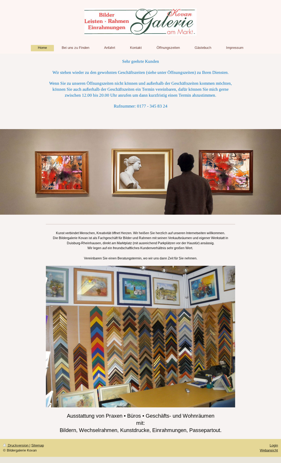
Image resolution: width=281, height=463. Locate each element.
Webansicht (269, 450)
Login (274, 445)
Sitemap (37, 445)
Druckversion (18, 445)
